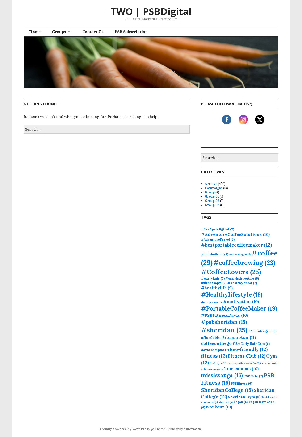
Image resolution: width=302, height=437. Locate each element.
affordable (213, 337)
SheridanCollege (227, 390)
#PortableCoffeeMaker (239, 308)
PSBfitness (241, 383)
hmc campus (241, 368)
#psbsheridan (224, 322)
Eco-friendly (249, 349)
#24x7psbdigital (217, 229)
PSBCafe (253, 376)
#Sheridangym (262, 331)
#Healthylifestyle (231, 294)
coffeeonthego (220, 343)
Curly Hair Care (255, 344)
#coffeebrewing (244, 263)
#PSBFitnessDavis (224, 315)
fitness (214, 356)
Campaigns (213, 188)
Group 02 (212, 201)
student (225, 402)
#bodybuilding (214, 254)
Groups (59, 31)
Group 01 (212, 197)
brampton (241, 337)
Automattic (193, 429)
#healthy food (242, 283)
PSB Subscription (131, 31)
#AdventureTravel (218, 239)
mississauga (222, 375)
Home (35, 31)
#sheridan (224, 330)
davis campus (215, 350)
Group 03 (212, 205)
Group (210, 192)
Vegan (240, 402)
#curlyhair (213, 278)
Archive (211, 184)
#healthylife (217, 287)
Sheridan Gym (244, 397)
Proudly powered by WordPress (125, 429)
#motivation (241, 301)
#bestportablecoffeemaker (236, 245)
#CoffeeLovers (231, 272)
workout (219, 407)
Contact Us (92, 31)
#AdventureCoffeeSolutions (235, 234)
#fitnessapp (214, 283)
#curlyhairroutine (242, 278)
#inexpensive (211, 302)
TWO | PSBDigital (151, 11)
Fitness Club (246, 356)
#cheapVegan (240, 254)
